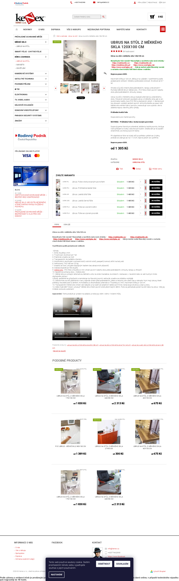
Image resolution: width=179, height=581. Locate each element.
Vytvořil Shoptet (159, 571)
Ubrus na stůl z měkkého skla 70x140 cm (115, 345)
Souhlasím (122, 564)
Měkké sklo (20, 42)
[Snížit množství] (145, 183)
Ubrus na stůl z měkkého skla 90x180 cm (83, 345)
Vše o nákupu (74, 29)
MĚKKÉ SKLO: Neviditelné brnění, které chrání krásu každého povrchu (30, 204)
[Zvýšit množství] (145, 180)
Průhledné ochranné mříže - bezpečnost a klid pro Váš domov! (29, 214)
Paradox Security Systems (28, 115)
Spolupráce (19, 553)
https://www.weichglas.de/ (144, 65)
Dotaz (138, 169)
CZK (160, 2)
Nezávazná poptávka (99, 29)
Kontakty (142, 29)
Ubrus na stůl (23, 46)
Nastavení (56, 574)
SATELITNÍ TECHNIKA (24, 79)
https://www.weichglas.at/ (122, 67)
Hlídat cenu (157, 169)
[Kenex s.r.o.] (30, 18)
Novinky (27, 29)
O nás (42, 29)
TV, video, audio (22, 100)
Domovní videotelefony (27, 110)
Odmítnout (104, 564)
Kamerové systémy (24, 73)
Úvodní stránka (16, 29)
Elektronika (21, 94)
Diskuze (67, 224)
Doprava (55, 29)
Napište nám (123, 29)
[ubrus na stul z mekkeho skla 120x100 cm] (58, 188)
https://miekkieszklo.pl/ (121, 65)
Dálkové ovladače (24, 105)
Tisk (121, 169)
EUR (164, 2)
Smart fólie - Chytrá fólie (28, 52)
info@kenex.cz (113, 549)
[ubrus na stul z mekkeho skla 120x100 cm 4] (58, 182)
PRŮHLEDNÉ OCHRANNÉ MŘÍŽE (28, 37)
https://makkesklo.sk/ (143, 63)
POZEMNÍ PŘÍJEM (22, 84)
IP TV (17, 89)
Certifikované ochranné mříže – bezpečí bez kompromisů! (31, 196)
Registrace (152, 2)
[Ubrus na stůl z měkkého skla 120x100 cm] (58, 194)
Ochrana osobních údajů (24, 559)
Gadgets (20, 65)
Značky (18, 121)
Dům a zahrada (22, 57)
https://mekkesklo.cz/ (121, 63)
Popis (57, 224)
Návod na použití (59, 351)
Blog (17, 190)
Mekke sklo (138, 159)
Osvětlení (20, 68)
